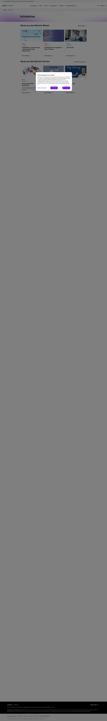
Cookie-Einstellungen (42, 87)
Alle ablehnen (54, 87)
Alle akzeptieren (66, 87)
